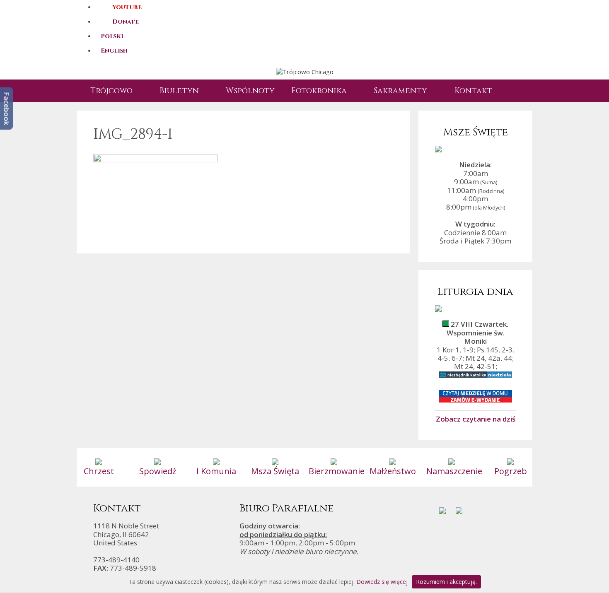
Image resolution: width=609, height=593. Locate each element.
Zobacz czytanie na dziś (475, 418)
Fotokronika (319, 90)
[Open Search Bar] (513, 91)
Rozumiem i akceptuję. (446, 582)
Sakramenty (400, 90)
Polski (112, 36)
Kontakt (473, 90)
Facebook (7, 108)
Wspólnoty (250, 90)
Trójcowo (111, 90)
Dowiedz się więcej (382, 582)
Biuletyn (179, 90)
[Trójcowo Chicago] (305, 71)
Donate (125, 21)
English (114, 50)
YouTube (127, 7)
